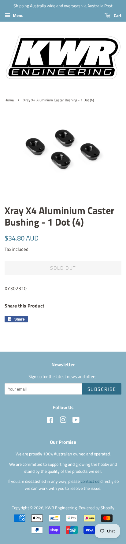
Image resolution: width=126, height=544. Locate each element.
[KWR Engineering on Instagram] (63, 421)
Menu (18, 15)
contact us (90, 481)
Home (9, 100)
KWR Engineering (61, 508)
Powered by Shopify (96, 508)
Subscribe (101, 389)
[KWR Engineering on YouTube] (76, 421)
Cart (117, 15)
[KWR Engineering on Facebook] (50, 421)
